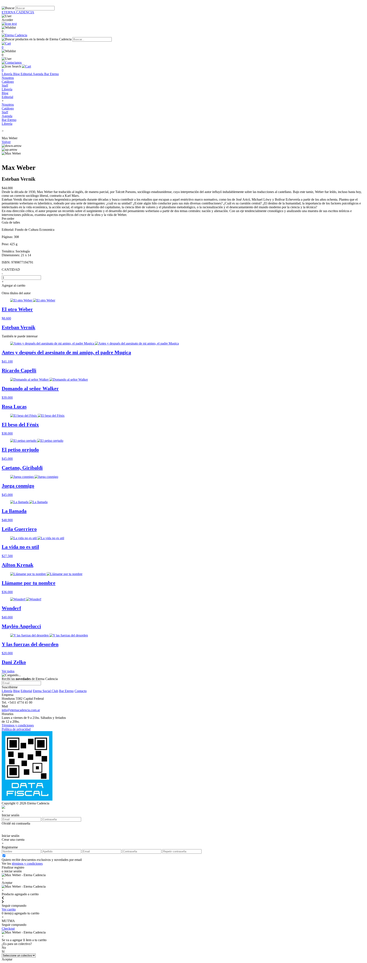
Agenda (38, 74)
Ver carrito (9, 909)
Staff (5, 85)
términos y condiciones (27, 863)
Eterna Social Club (45, 691)
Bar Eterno (51, 74)
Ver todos (8, 671)
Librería (7, 74)
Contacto (81, 691)
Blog (17, 74)
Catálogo (8, 81)
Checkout (8, 928)
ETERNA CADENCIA (18, 12)
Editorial (27, 74)
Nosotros (8, 78)
